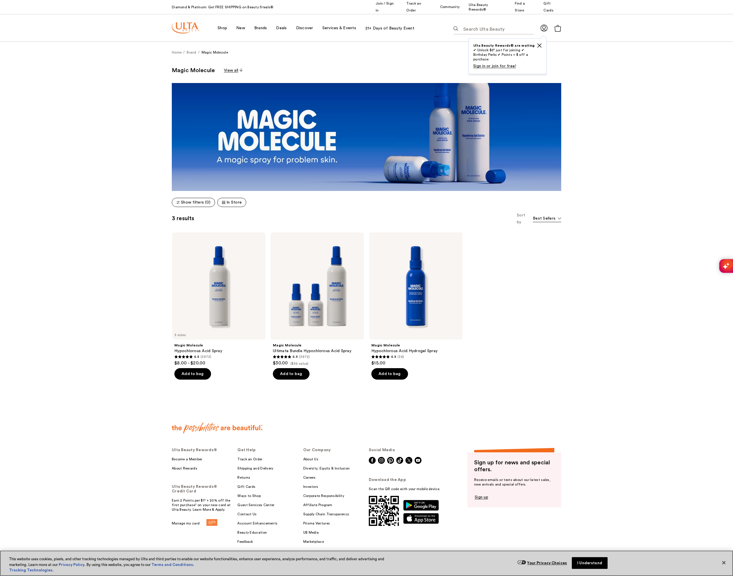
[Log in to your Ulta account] (544, 28)
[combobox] (547, 219)
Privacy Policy (71, 565)
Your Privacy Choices (547, 563)
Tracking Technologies (30, 570)
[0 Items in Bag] (557, 28)
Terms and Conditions (172, 565)
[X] (539, 45)
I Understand (589, 563)
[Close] (724, 562)
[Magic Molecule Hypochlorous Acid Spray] (218, 299)
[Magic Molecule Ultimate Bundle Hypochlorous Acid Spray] (317, 299)
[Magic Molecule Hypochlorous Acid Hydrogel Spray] (415, 299)
